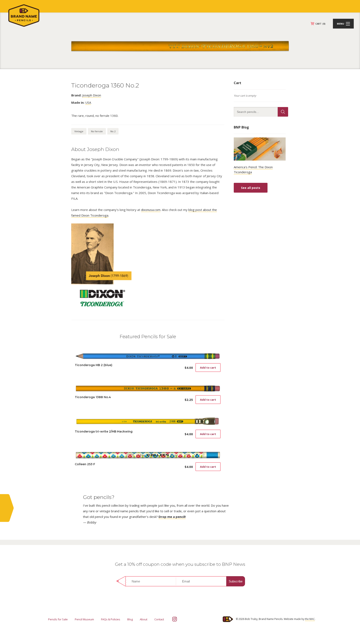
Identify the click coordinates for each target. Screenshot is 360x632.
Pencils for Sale (58, 619)
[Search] (283, 112)
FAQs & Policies (110, 619)
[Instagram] (174, 619)
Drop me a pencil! (172, 517)
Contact (159, 619)
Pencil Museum (84, 619)
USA (88, 102)
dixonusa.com (150, 210)
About (143, 619)
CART (320, 23)
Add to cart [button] (208, 367)
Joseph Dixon (91, 95)
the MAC (310, 619)
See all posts (250, 188)
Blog (130, 619)
